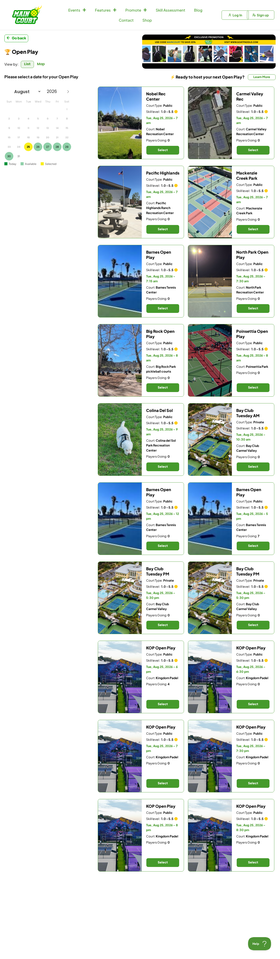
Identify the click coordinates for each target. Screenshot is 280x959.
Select (163, 150)
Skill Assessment (170, 10)
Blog (198, 10)
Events (74, 10)
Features (103, 10)
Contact (126, 20)
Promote (133, 10)
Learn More (261, 77)
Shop (147, 20)
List (27, 63)
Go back (19, 38)
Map (41, 63)
